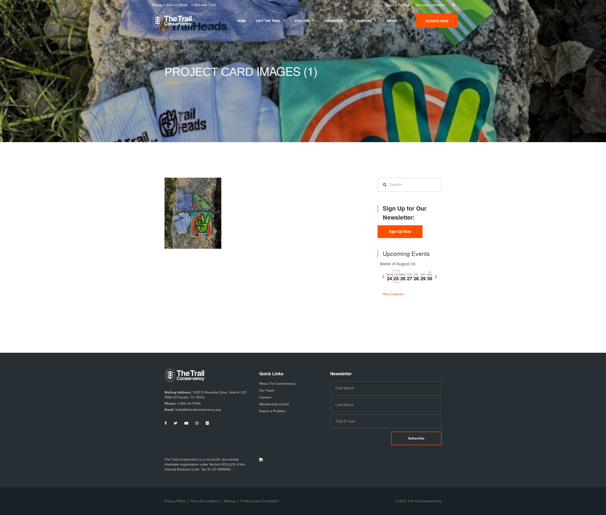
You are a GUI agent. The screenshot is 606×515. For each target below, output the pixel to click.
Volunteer (333, 20)
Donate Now (437, 21)
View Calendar (393, 294)
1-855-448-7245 (203, 5)
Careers (265, 397)
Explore (302, 20)
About (391, 20)
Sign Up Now (400, 232)
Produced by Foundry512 (260, 501)
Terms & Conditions (204, 501)
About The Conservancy (277, 383)
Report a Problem (272, 411)
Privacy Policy (175, 501)
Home (241, 20)
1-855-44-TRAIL (176, 5)
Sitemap (230, 501)
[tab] (389, 276)
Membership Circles (274, 404)
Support (364, 20)
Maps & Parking (397, 5)
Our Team (266, 390)
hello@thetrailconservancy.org (198, 409)
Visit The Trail (268, 20)
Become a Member (430, 5)
